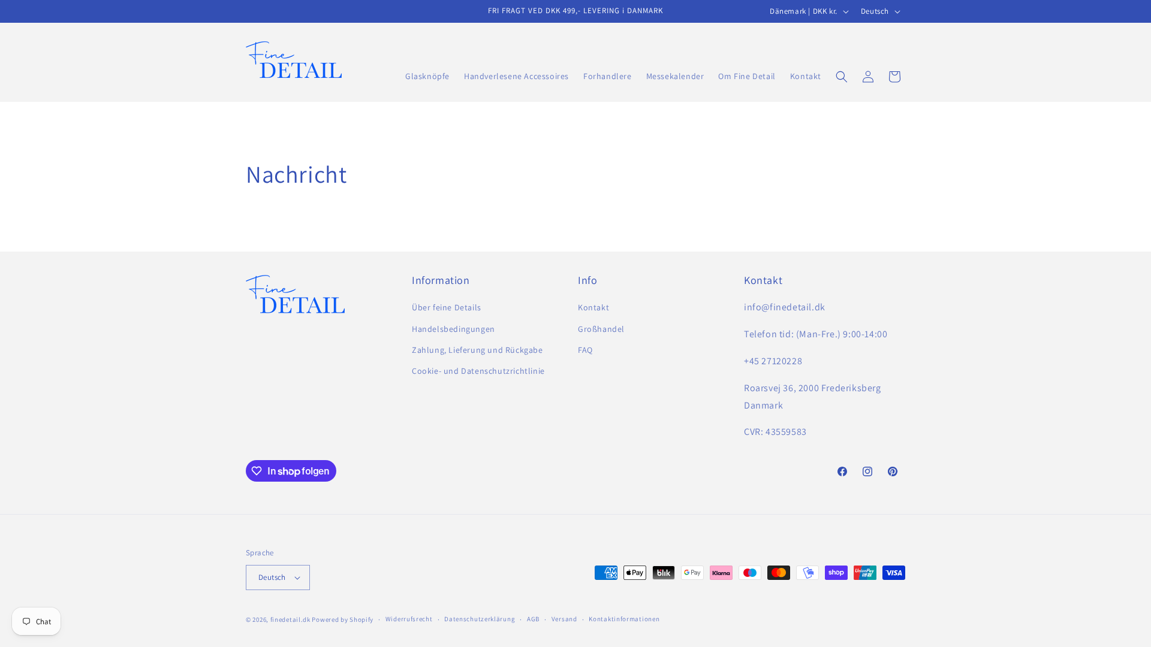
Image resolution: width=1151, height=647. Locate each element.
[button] (841, 77)
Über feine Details (446, 307)
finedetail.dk (290, 619)
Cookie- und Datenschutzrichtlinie (478, 370)
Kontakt (593, 307)
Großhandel (601, 329)
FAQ (585, 349)
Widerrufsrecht (409, 619)
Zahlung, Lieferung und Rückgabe (477, 349)
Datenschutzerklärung (479, 619)
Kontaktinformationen (624, 619)
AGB (533, 619)
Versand (564, 619)
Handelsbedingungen (453, 329)
